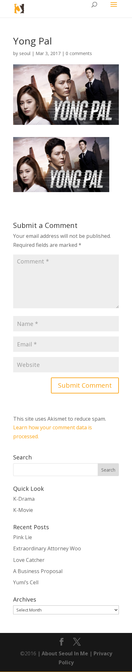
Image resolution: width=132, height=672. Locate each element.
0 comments (79, 53)
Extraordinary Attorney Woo (47, 548)
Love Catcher (29, 559)
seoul (24, 53)
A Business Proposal (37, 571)
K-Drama (24, 498)
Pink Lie (22, 537)
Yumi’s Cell (25, 582)
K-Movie (23, 510)
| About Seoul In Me (62, 653)
